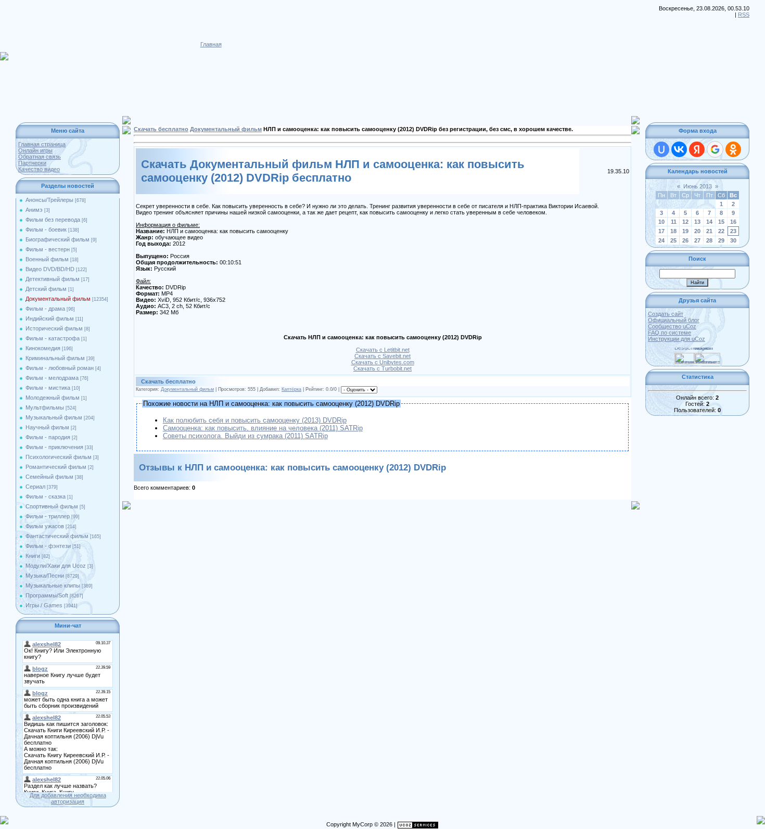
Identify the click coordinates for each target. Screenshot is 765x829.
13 (697, 222)
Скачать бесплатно (161, 129)
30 (733, 240)
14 (709, 222)
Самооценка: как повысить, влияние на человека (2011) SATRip (263, 428)
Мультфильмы (45, 407)
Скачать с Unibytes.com (382, 362)
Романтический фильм (56, 467)
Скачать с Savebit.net (382, 356)
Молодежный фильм (53, 397)
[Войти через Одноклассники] (733, 149)
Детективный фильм (53, 279)
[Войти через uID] (661, 149)
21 (709, 231)
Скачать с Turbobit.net (382, 368)
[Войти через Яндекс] (697, 149)
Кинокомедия (43, 348)
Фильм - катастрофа (53, 338)
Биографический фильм (58, 239)
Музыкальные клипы (53, 585)
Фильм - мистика (48, 388)
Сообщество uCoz (672, 326)
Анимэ (34, 210)
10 (661, 222)
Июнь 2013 (697, 186)
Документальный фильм (58, 299)
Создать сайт (665, 314)
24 (661, 240)
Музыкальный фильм (54, 417)
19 (685, 231)
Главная (211, 44)
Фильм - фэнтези (48, 546)
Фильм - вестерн (48, 249)
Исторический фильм (54, 328)
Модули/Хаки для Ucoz (56, 566)
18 (673, 231)
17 (661, 231)
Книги (33, 556)
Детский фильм (46, 289)
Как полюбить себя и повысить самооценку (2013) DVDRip (255, 420)
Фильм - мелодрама (52, 378)
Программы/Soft (47, 595)
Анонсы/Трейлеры (49, 200)
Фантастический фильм (57, 536)
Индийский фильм (50, 318)
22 (721, 231)
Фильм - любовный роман (60, 368)
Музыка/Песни (45, 575)
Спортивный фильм (52, 506)
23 (733, 231)
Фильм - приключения (54, 447)
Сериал (35, 486)
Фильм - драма (45, 308)
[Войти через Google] (715, 149)
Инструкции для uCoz (676, 339)
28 (709, 240)
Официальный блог (673, 320)
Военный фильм (47, 259)
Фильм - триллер (48, 516)
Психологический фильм (59, 457)
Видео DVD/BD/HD (50, 269)
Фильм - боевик (46, 229)
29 (721, 240)
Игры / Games (44, 605)
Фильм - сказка (46, 496)
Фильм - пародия (48, 437)
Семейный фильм (49, 477)
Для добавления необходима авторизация (68, 798)
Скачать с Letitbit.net (383, 350)
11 (674, 222)
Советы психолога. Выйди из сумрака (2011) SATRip (245, 436)
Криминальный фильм (55, 358)
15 (721, 222)
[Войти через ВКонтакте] (679, 149)
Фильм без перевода (53, 219)
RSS (743, 14)
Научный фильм (47, 427)
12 (685, 222)
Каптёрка (291, 389)
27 (697, 240)
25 (673, 240)
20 (697, 231)
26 (685, 240)
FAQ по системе (669, 332)
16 (733, 222)
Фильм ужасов (45, 526)
